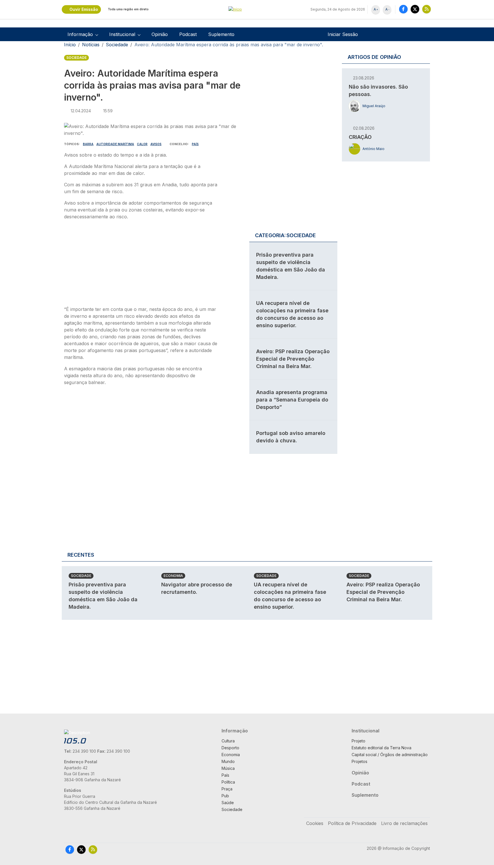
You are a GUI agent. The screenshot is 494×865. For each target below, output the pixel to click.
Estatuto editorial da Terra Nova (381, 747)
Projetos (359, 761)
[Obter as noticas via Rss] (426, 9)
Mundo (228, 761)
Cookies (314, 823)
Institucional (365, 731)
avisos (156, 144)
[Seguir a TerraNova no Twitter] (415, 9)
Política (228, 782)
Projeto (358, 740)
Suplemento (221, 34)
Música (228, 768)
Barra (88, 144)
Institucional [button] (122, 34)
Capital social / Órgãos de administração (390, 754)
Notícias (90, 44)
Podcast (188, 34)
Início (70, 44)
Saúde (228, 802)
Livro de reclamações (404, 823)
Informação (235, 731)
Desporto (230, 747)
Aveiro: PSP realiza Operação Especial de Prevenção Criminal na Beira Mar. (293, 358)
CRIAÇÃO (360, 137)
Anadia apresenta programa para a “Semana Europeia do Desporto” (292, 399)
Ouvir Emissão (83, 9)
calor (142, 144)
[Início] (247, 9)
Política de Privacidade (352, 823)
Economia (173, 576)
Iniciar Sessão (343, 34)
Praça (227, 788)
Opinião (160, 34)
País (195, 144)
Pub (225, 795)
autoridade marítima (115, 144)
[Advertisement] (140, 265)
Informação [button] (80, 34)
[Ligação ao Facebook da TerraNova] (403, 9)
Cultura (228, 740)
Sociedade (117, 44)
